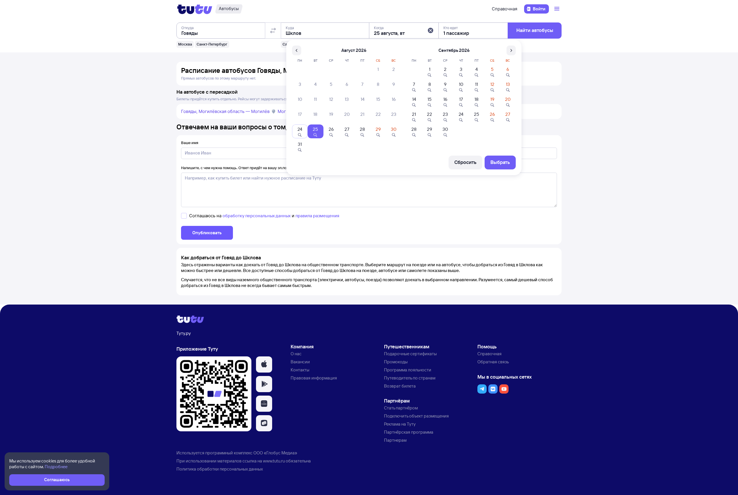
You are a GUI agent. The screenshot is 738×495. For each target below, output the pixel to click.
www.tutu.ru (274, 461)
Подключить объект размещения (416, 416)
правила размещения (317, 215)
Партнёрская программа (408, 432)
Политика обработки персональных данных (219, 469)
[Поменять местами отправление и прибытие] (273, 30)
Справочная (504, 9)
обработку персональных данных (257, 215)
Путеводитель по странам (409, 378)
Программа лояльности (407, 370)
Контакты (300, 370)
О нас (296, 353)
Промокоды (396, 361)
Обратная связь (493, 361)
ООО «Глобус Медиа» (275, 453)
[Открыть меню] (558, 8)
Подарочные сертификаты (410, 353)
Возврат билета (400, 386)
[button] (430, 30)
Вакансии (300, 361)
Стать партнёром (401, 408)
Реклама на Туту (400, 424)
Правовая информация (314, 378)
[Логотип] (194, 9)
